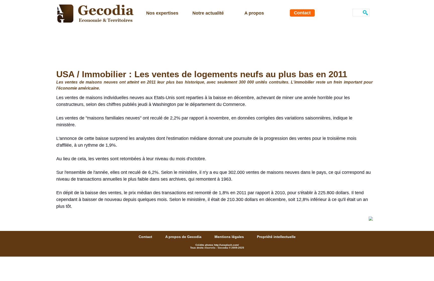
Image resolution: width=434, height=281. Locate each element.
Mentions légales (229, 237)
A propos (254, 13)
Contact (302, 12)
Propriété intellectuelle (276, 237)
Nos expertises (162, 13)
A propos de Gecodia (183, 237)
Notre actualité (208, 13)
